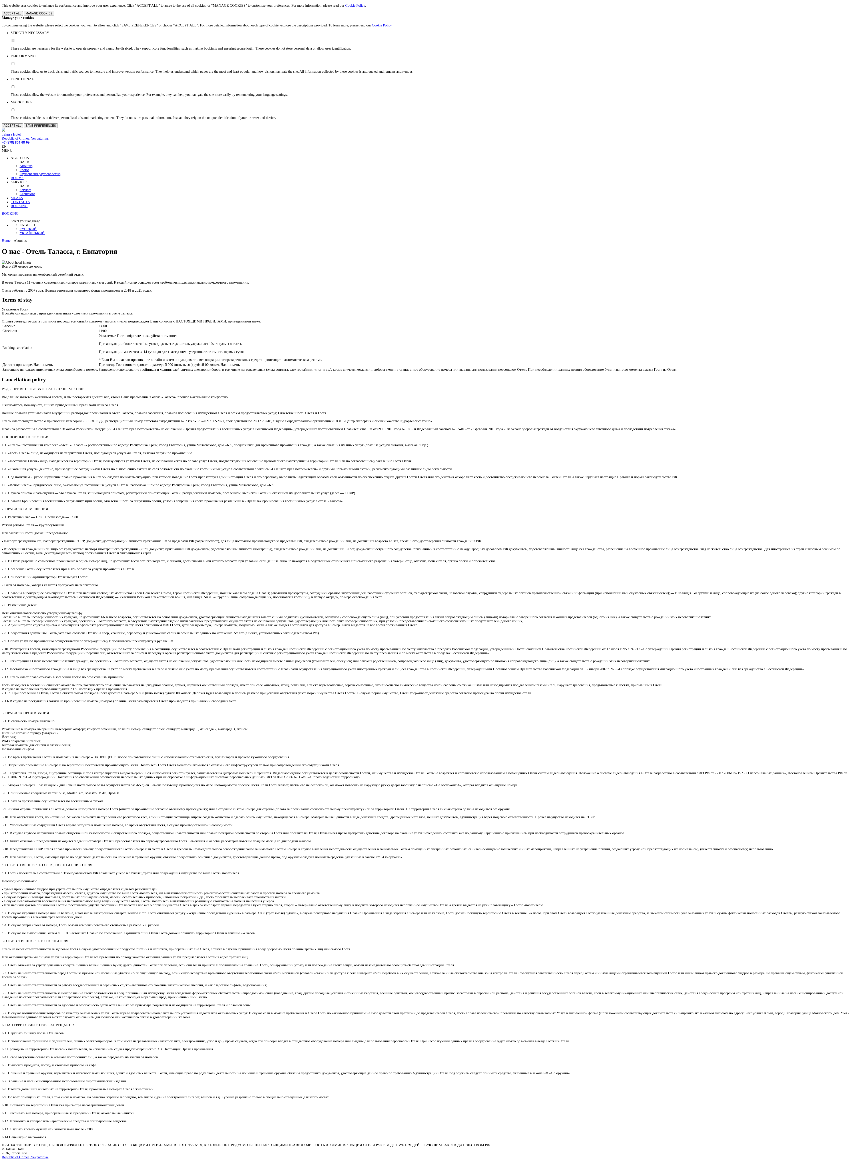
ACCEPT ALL (12, 13)
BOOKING (19, 206)
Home (6, 240)
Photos (24, 170)
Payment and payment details (40, 174)
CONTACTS (20, 202)
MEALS (17, 198)
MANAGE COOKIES (39, 13)
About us (26, 166)
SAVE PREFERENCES (41, 125)
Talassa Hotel (11, 134)
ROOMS (17, 178)
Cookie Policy (355, 5)
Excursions (27, 194)
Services (25, 190)
